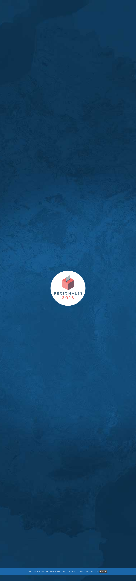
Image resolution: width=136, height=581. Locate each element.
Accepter (103, 571)
